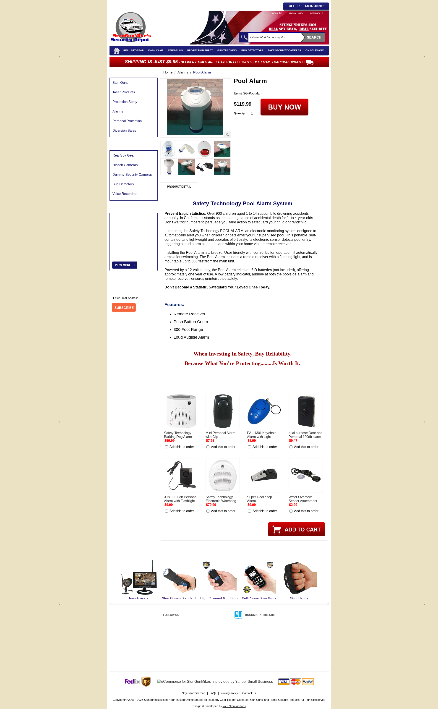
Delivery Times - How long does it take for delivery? (228, 642)
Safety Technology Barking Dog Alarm (178, 435)
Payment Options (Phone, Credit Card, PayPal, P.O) (149, 637)
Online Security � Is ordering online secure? (145, 642)
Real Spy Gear (133, 50)
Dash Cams (155, 50)
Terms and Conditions (280, 653)
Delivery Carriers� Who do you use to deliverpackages (231, 653)
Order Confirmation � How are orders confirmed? (148, 659)
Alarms (117, 111)
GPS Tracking (227, 50)
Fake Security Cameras (284, 50)
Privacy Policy (295, 13)
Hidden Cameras (125, 165)
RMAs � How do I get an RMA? (285, 642)
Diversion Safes (124, 130)
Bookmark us (316, 13)
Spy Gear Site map (193, 693)
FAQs (213, 693)
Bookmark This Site (260, 615)
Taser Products (123, 92)
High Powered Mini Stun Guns (219, 600)
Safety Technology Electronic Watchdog (221, 499)
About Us (277, 13)
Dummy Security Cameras (132, 174)
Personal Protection (127, 121)
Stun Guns (175, 50)
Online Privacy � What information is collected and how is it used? (157, 648)
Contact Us (249, 693)
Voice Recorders (124, 194)
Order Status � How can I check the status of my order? (152, 654)
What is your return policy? (282, 637)
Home (167, 72)
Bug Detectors (252, 50)
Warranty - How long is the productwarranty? (292, 648)
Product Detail (179, 186)
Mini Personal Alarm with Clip (220, 435)
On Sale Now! (314, 50)
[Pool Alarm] (195, 134)
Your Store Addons (234, 706)
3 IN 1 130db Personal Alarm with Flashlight (180, 499)
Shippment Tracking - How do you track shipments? (229, 647)
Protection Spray (200, 50)
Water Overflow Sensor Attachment (303, 499)
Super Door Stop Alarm (259, 499)
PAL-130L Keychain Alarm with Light (261, 435)
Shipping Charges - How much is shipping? (224, 637)
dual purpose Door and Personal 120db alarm (305, 435)
